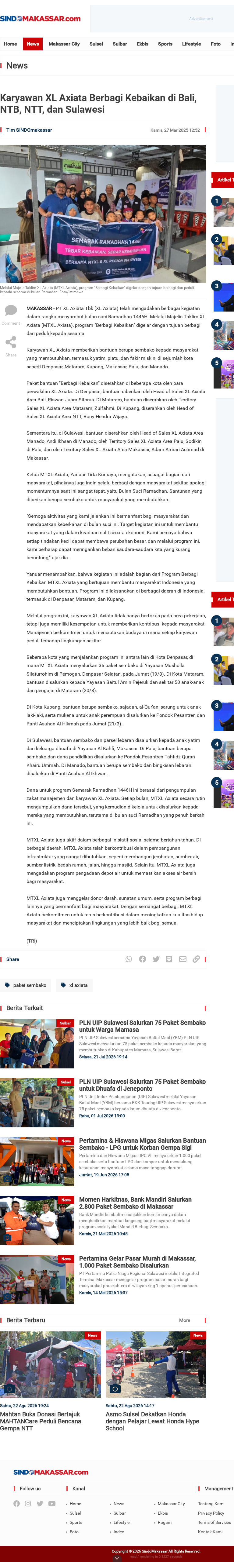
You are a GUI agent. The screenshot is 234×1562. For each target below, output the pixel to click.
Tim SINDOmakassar (29, 130)
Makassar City (64, 44)
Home (10, 44)
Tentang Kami (211, 1503)
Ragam (165, 1522)
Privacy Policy (211, 1513)
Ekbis (142, 44)
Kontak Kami (210, 1531)
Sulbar (120, 44)
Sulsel (96, 44)
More (184, 1320)
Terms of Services (214, 1522)
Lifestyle (191, 44)
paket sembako (29, 985)
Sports (165, 44)
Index (119, 1531)
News (33, 44)
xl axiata (78, 985)
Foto (216, 44)
